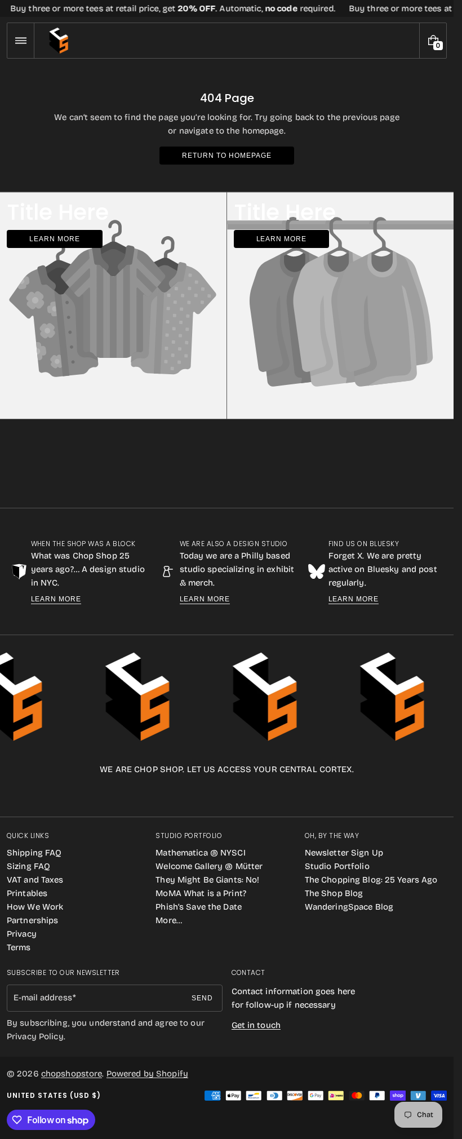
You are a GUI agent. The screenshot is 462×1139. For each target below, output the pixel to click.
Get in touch (256, 1025)
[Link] (227, 8)
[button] (20, 40)
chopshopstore (72, 1074)
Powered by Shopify (147, 1074)
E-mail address (43, 997)
